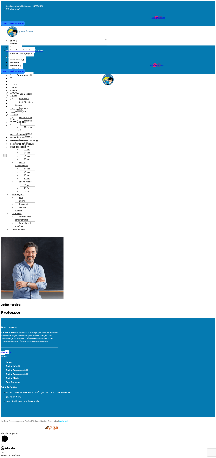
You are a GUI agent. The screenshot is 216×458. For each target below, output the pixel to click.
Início (13, 40)
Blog (21, 197)
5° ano (27, 159)
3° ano (27, 153)
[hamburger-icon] (106, 39)
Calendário (24, 204)
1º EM (27, 185)
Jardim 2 (28, 137)
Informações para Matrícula (23, 218)
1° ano (27, 146)
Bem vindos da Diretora (24, 103)
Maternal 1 (26, 122)
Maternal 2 (26, 128)
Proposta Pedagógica (21, 53)
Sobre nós (24, 98)
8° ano (27, 175)
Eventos (22, 201)
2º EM (27, 188)
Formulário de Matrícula (23, 224)
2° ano (27, 149)
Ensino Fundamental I (21, 75)
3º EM (27, 191)
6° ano (27, 169)
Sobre (14, 95)
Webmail (63, 421)
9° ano (27, 178)
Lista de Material (18, 134)
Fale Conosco (18, 147)
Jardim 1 (28, 133)
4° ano (27, 156)
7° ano (27, 172)
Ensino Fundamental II (21, 94)
